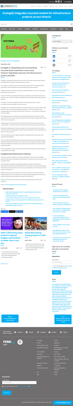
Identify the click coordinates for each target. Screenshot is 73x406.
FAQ (56, 6)
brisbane (68, 284)
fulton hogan (60, 289)
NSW (63, 296)
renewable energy (62, 299)
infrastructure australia (66, 291)
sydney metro (66, 304)
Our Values (56, 345)
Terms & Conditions (22, 386)
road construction (63, 301)
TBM (53, 306)
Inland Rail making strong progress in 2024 (16, 196)
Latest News (12, 29)
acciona (54, 284)
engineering (59, 287)
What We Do (57, 343)
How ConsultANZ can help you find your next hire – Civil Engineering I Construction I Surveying (61, 169)
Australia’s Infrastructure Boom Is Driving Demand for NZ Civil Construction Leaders (61, 85)
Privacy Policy (63, 268)
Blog (66, 6)
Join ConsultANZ (40, 352)
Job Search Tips (44, 29)
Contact (70, 6)
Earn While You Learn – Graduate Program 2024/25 (61, 348)
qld (65, 296)
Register (61, 6)
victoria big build (14, 61)
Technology (53, 29)
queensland (55, 298)
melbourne (62, 294)
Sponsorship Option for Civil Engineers (43, 357)
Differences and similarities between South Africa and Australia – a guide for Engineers (62, 108)
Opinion (61, 29)
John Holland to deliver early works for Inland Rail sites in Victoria (23, 198)
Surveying (34, 29)
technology (57, 306)
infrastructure (55, 291)
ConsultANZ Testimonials (42, 348)
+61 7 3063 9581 (68, 2)
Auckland (58, 284)
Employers (51, 6)
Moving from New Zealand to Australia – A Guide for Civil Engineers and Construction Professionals (62, 141)
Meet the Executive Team (42, 345)
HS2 (65, 289)
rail (53, 299)
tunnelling (63, 306)
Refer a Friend (57, 354)
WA (53, 308)
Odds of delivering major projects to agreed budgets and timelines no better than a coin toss (12, 238)
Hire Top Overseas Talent (42, 368)
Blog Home (3, 29)
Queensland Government (64, 298)
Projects (20, 29)
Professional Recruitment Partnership (59, 368)
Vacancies (39, 6)
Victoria (8, 61)
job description (61, 292)
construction (63, 286)
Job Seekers (45, 6)
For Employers (57, 365)
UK (67, 306)
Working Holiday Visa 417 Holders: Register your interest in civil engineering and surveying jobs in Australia (60, 149)
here (4, 179)
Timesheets (52, 2)
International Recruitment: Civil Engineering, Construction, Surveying (61, 129)
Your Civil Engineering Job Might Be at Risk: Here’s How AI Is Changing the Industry (61, 122)
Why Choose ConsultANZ (59, 356)
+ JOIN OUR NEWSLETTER (62, 403)
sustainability (55, 304)
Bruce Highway (56, 286)
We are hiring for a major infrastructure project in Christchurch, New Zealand (62, 115)
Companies (27, 29)
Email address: (55, 260)
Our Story (39, 343)
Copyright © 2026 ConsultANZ (28, 402)
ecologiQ (3, 61)
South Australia (61, 303)
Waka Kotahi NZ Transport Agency (62, 308)
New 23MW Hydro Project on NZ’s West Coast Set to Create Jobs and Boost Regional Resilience (62, 232)
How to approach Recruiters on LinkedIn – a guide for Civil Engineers (61, 162)
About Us (33, 6)
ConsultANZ (39, 340)
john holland (69, 292)
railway (56, 299)
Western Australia (56, 310)
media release (55, 294)
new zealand (58, 296)
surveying (67, 303)
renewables (55, 301)
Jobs (66, 29)
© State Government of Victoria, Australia (15, 184)
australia (63, 284)
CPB (68, 286)
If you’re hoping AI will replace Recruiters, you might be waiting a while (61, 176)
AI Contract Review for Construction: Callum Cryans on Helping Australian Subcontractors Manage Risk (61, 77)
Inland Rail (54, 292)
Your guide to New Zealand (60, 363)
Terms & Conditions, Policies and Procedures (61, 360)
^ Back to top (4, 263)
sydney (61, 304)
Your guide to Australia (42, 363)
